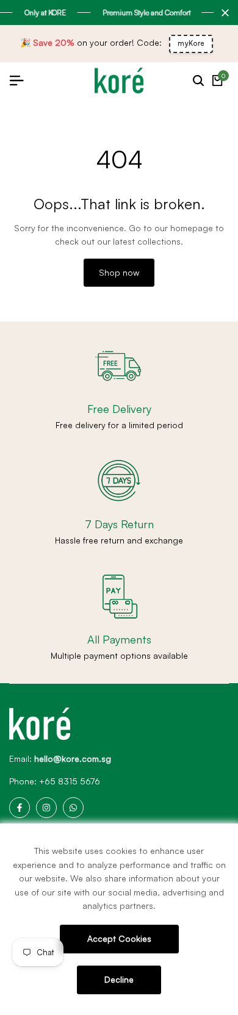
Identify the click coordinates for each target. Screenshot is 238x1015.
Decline (119, 979)
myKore (191, 43)
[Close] (223, 13)
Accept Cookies (119, 938)
